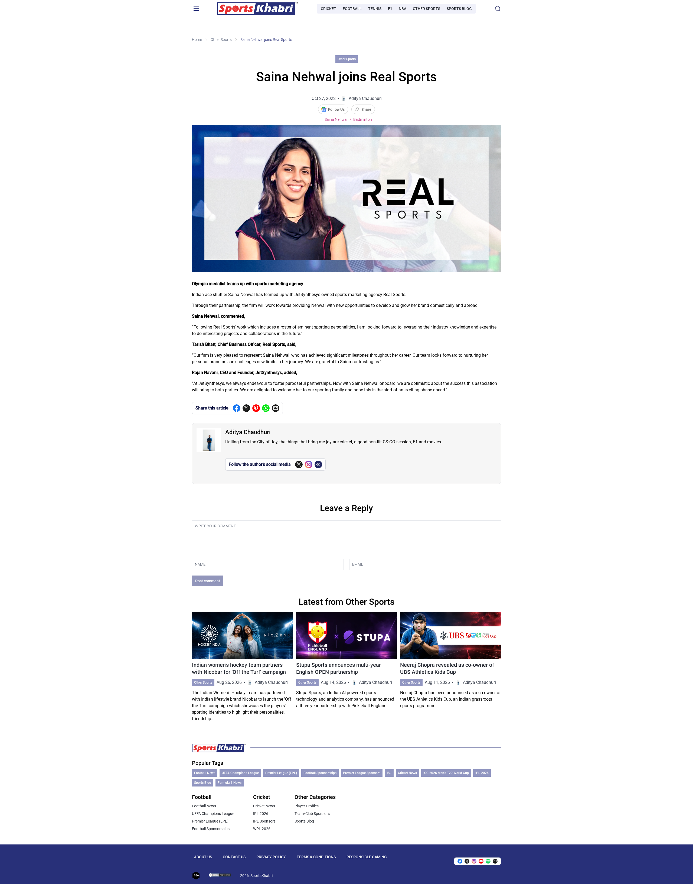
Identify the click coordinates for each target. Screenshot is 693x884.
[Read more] (242, 667)
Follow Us (336, 109)
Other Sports (426, 8)
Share (366, 109)
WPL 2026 (261, 829)
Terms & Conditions (316, 857)
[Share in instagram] (474, 861)
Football (352, 8)
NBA (402, 8)
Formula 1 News (229, 783)
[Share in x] (467, 861)
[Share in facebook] (236, 408)
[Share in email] (495, 861)
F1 (390, 8)
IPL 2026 (482, 773)
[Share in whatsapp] (266, 408)
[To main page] (257, 8)
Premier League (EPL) (281, 773)
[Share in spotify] (488, 861)
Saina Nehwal (336, 119)
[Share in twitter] (246, 408)
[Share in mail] (275, 408)
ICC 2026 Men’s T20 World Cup (446, 773)
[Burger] (196, 8)
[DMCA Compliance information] (220, 875)
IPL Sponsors (264, 821)
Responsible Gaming (366, 857)
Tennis (374, 8)
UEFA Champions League (240, 773)
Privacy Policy (271, 857)
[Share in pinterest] (256, 408)
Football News (204, 773)
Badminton (362, 119)
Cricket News (407, 773)
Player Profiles (307, 806)
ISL (389, 773)
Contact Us (234, 857)
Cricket (328, 8)
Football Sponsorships (319, 773)
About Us (203, 857)
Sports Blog (459, 8)
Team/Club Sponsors (312, 813)
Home (197, 39)
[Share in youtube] (481, 861)
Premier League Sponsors (361, 773)
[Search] (498, 8)
